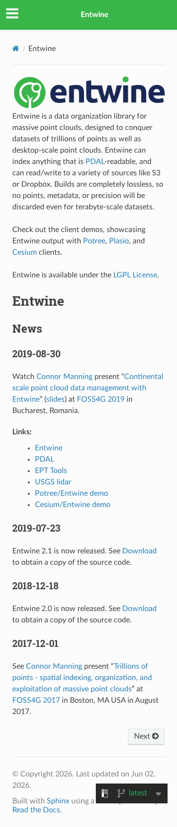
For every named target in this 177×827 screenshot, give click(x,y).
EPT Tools (51, 470)
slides (55, 399)
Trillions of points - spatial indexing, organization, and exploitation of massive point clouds (82, 678)
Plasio (119, 241)
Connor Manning (64, 376)
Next (143, 736)
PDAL (94, 161)
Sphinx (58, 801)
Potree (94, 241)
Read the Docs (36, 810)
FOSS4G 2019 (101, 399)
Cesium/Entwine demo (72, 504)
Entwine (95, 14)
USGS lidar (53, 482)
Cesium (24, 252)
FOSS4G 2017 (36, 700)
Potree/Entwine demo (71, 493)
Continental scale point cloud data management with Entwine (87, 388)
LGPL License (135, 275)
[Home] (15, 48)
